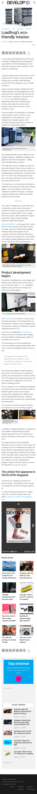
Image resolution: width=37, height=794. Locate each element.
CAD (13, 29)
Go (18, 679)
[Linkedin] (10, 52)
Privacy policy (31, 789)
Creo (23, 285)
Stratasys (8, 319)
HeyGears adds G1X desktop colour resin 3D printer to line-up (22, 711)
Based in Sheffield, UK (9, 224)
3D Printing (6, 29)
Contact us (21, 789)
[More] (24, 52)
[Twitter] (6, 52)
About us (12, 787)
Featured (20, 29)
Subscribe (30, 787)
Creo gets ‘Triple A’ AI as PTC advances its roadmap (23, 753)
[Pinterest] (13, 52)
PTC (19, 285)
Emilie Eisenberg (26, 42)
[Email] (20, 52)
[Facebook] (3, 52)
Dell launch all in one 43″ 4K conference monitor (23, 732)
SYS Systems (6, 99)
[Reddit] (17, 52)
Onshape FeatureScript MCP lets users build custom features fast (22, 722)
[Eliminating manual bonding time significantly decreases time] (10, 414)
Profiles (28, 29)
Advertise (21, 787)
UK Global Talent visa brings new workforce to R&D (23, 743)
